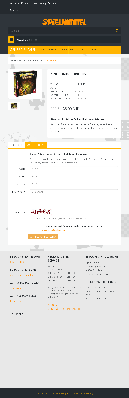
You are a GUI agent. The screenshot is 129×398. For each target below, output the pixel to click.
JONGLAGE (85, 49)
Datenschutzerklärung (53, 229)
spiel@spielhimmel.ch (22, 275)
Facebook (15, 301)
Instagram (16, 288)
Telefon (20, 184)
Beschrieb (16, 144)
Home (13, 60)
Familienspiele (34, 60)
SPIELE (44, 49)
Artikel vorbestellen (43, 236)
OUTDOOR (62, 49)
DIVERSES (96, 49)
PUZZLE (52, 49)
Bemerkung (18, 192)
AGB (69, 393)
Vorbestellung (36, 144)
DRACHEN (74, 49)
